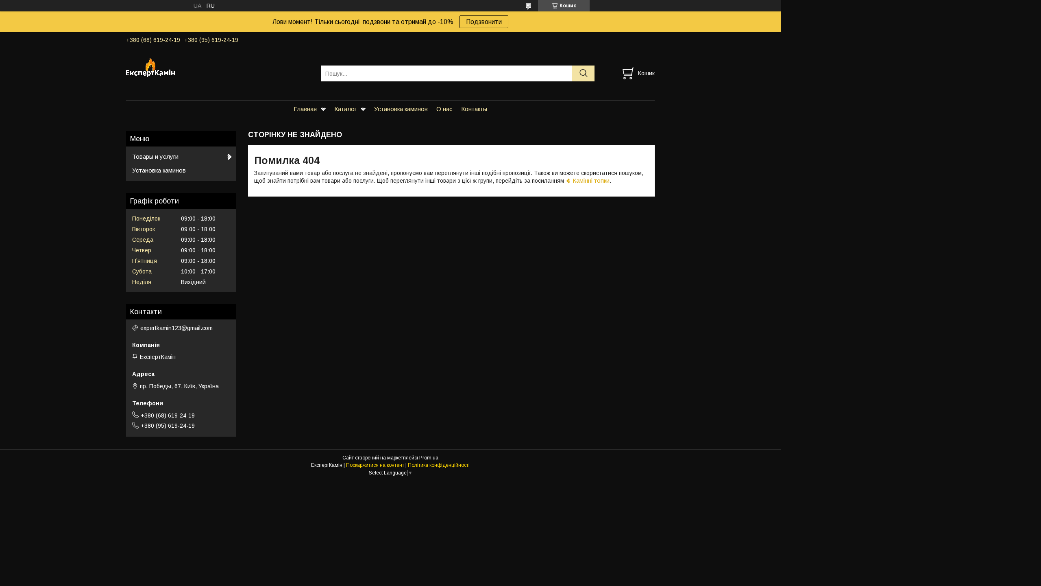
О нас (444, 108)
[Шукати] (583, 73)
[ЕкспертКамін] (218, 66)
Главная (305, 108)
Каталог (345, 108)
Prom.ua (428, 458)
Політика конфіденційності (439, 465)
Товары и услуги (155, 156)
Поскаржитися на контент (375, 465)
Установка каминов (401, 108)
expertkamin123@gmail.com (176, 328)
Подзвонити (484, 21)
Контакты (474, 108)
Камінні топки (591, 180)
